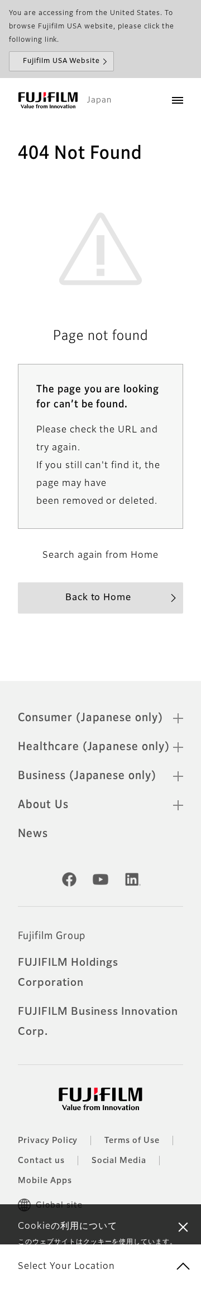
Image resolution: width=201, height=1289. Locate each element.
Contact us (41, 1161)
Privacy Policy (48, 1141)
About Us (43, 804)
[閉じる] (183, 1227)
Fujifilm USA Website (61, 61)
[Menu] (177, 100)
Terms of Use (132, 1141)
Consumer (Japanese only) (90, 717)
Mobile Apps (45, 1181)
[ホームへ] (48, 100)
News (33, 833)
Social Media (119, 1161)
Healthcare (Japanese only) (94, 746)
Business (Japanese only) (87, 775)
